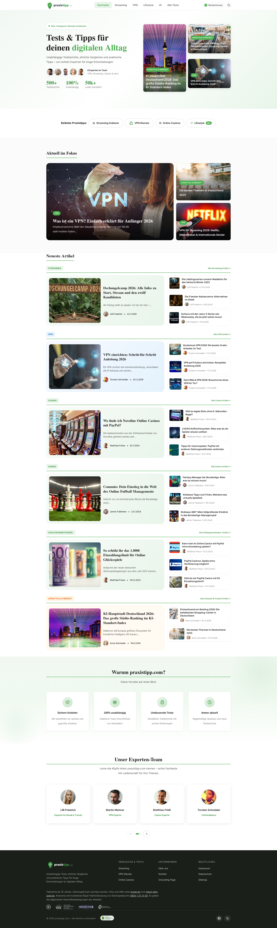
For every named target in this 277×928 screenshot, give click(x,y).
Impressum (204, 868)
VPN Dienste (141, 123)
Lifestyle (148, 5)
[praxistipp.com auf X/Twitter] (227, 918)
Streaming (121, 5)
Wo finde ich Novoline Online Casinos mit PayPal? (131, 423)
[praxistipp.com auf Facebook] (219, 918)
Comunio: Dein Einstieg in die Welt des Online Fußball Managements (129, 489)
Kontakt (163, 874)
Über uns (163, 868)
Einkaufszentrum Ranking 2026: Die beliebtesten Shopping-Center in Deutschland (199, 612)
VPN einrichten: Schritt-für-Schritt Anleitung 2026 (129, 357)
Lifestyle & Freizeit (157, 69)
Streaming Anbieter (107, 123)
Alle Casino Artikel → (221, 400)
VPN (135, 5)
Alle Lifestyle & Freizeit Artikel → (215, 598)
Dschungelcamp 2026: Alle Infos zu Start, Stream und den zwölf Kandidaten (129, 292)
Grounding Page (167, 879)
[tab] (137, 833)
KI (160, 5)
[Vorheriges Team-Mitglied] (130, 833)
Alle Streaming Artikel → (219, 268)
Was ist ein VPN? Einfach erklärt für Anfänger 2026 (103, 221)
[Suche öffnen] (229, 5)
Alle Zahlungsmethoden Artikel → (215, 532)
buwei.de (135, 891)
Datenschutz (205, 874)
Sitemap (202, 879)
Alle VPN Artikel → (222, 334)
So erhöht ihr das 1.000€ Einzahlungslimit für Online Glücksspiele (124, 555)
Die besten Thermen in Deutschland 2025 (201, 192)
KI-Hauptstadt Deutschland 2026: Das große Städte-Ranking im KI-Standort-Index (128, 618)
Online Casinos (171, 123)
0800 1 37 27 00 (139, 895)
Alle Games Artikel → (221, 466)
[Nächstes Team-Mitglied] (146, 833)
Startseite (59, 5)
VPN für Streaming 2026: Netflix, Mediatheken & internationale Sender (202, 232)
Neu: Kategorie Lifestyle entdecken (68, 26)
